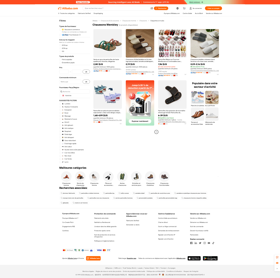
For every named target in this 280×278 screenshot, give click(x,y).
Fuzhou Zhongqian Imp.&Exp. (168, 73)
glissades (66, 203)
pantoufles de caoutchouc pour (160, 193)
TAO (157, 268)
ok (86, 72)
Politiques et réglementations (104, 241)
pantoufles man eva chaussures (99, 198)
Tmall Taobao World (129, 268)
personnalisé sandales (146, 198)
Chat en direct (163, 222)
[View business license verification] (160, 275)
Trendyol (163, 268)
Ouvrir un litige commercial (167, 226)
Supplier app (131, 258)
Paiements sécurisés (101, 218)
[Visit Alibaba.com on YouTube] (209, 243)
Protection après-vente (102, 231)
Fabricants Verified (132, 220)
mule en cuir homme (81, 203)
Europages (171, 268)
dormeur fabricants (69, 193)
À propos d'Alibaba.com (70, 213)
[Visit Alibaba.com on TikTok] (213, 243)
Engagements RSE (68, 226)
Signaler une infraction (165, 239)
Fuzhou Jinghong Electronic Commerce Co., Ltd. (107, 69)
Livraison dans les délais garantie (105, 226)
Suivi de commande (196, 226)
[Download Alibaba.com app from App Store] (194, 258)
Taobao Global (149, 268)
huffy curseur (125, 193)
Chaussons (143, 21)
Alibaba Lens (72, 258)
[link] (277, 257)
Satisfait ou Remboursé (102, 222)
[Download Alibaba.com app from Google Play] (210, 258)
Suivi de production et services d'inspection (104, 236)
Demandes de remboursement (168, 231)
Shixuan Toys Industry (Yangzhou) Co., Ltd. (107, 120)
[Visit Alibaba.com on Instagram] (204, 243)
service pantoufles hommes (124, 198)
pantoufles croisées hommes (90, 193)
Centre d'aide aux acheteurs (167, 218)
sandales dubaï (139, 193)
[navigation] (74, 91)
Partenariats (194, 235)
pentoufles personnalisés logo (168, 198)
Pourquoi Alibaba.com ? (70, 218)
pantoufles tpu (109, 193)
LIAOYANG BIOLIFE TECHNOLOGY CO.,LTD (172, 122)
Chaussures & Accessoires (110, 21)
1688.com (117, 268)
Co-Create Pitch (68, 222)
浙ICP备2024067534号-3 (195, 275)
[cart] (184, 9)
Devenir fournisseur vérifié (199, 231)
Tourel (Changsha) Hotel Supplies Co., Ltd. (140, 72)
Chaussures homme (129, 21)
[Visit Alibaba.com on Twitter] (200, 243)
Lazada (140, 268)
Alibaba (95, 21)
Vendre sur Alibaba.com (198, 218)
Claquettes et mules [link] (157, 21)
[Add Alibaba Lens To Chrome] (93, 258)
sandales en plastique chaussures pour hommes (191, 193)
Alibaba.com (180, 258)
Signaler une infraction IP (166, 235)
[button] (151, 8)
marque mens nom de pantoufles (73, 198)
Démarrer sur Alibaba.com (199, 222)
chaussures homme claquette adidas (195, 198)
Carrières (65, 231)
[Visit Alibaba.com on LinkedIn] (195, 243)
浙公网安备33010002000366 (175, 275)
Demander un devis (132, 225)
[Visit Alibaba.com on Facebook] (191, 243)
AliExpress (108, 268)
